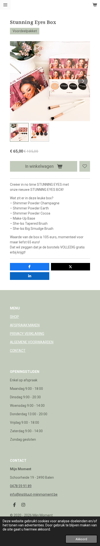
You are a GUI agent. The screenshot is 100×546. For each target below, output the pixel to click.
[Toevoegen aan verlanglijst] (84, 166)
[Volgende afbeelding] (83, 81)
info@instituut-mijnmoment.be (34, 494)
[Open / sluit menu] (5, 5)
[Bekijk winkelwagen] (94, 5)
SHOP (14, 317)
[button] (19, 132)
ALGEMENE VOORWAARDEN (31, 342)
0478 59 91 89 (21, 486)
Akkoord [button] (81, 539)
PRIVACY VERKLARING (27, 334)
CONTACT (17, 351)
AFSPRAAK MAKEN (25, 325)
